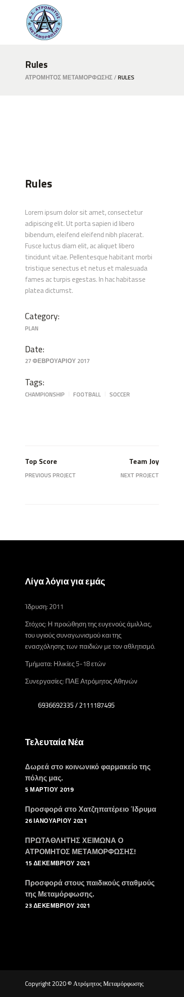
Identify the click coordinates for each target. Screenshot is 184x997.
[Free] (92, 150)
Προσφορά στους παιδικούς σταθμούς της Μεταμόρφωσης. (90, 888)
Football (87, 394)
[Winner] (92, 138)
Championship (45, 394)
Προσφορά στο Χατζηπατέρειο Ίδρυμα (90, 809)
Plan (31, 328)
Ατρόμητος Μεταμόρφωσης (69, 77)
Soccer (119, 394)
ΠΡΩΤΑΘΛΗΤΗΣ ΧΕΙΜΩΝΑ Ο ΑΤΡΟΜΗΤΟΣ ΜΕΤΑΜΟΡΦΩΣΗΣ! (80, 846)
